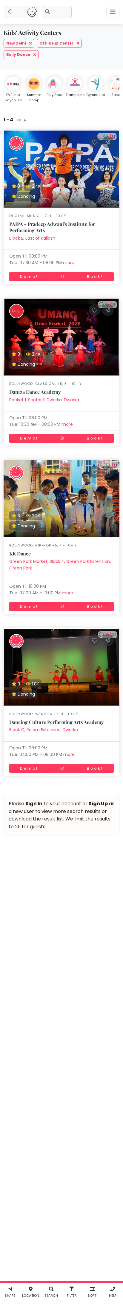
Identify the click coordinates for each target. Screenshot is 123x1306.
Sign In (33, 803)
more (68, 263)
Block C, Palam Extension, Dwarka (43, 730)
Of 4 (20, 120)
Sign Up (98, 803)
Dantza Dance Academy (35, 392)
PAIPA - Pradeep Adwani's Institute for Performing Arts (52, 227)
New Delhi (16, 43)
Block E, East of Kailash (32, 238)
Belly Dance (18, 54)
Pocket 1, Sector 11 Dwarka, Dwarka (44, 400)
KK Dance (20, 553)
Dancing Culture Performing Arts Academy (56, 722)
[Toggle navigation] (112, 12)
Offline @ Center (56, 43)
